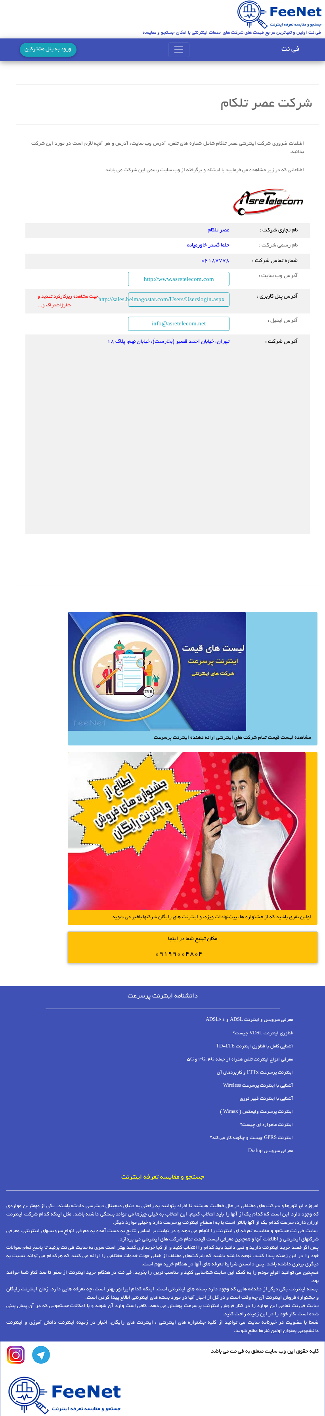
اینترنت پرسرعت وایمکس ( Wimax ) (256, 1111)
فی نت (290, 49)
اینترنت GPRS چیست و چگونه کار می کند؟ (251, 1138)
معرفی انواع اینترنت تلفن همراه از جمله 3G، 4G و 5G (240, 1059)
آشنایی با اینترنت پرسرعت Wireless (258, 1085)
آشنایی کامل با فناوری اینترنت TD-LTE (254, 1046)
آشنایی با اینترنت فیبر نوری (266, 1098)
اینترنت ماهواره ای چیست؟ (266, 1124)
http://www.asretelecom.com (179, 279)
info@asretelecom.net (179, 323)
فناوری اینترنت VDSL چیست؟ (263, 1033)
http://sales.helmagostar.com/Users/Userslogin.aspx (176, 299)
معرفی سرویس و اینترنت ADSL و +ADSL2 (249, 1019)
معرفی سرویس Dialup (270, 1151)
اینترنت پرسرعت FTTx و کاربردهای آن (255, 1072)
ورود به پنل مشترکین (48, 49)
